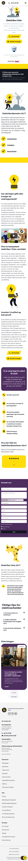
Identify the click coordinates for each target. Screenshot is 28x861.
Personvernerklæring (14, 851)
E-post (4, 528)
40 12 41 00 (5, 742)
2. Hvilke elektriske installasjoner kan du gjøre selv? (12, 621)
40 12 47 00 (14, 3)
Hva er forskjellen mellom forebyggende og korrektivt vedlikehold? (13, 673)
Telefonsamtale (6, 526)
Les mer (7, 686)
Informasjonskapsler (14, 848)
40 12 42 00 (6, 751)
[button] (25, 3)
